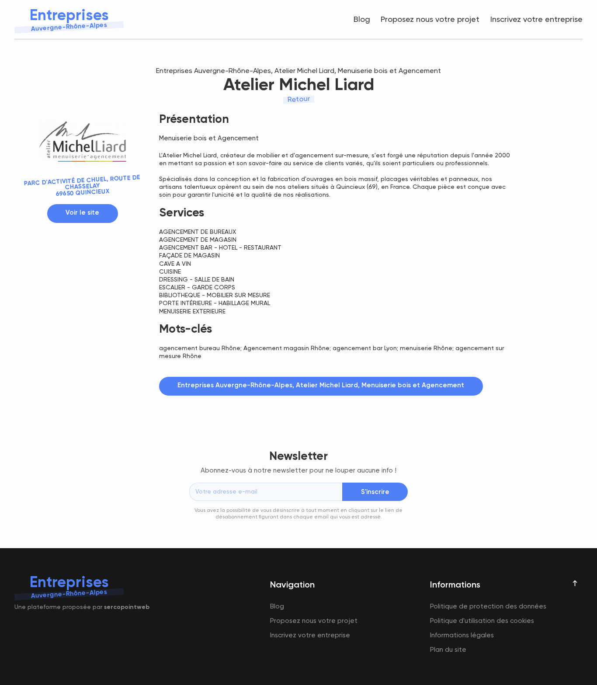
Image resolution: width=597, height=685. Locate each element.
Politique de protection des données (488, 606)
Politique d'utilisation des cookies (482, 621)
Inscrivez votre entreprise (536, 20)
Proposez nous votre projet (430, 20)
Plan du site (448, 650)
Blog (362, 20)
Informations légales (462, 635)
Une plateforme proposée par (81, 607)
